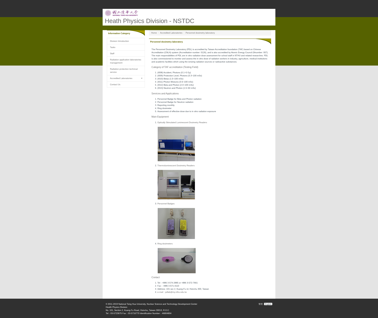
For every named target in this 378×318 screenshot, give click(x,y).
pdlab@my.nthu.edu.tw (176, 292)
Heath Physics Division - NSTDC (149, 20)
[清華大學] (121, 13)
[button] (126, 78)
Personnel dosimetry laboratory (200, 33)
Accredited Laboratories (171, 33)
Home (154, 33)
